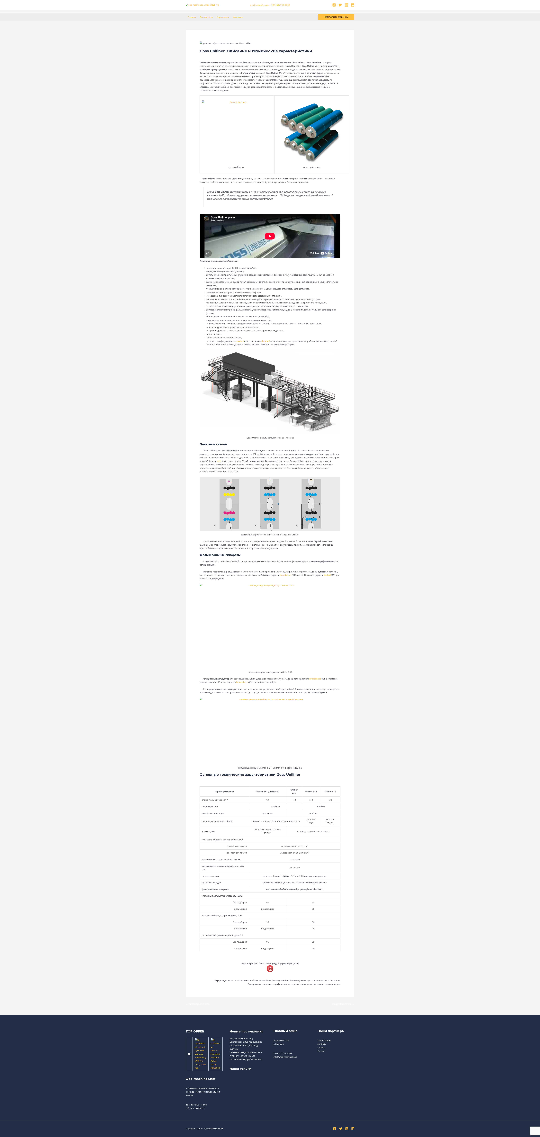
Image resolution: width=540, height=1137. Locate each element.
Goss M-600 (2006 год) (241, 1038)
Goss (203, 54)
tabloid (327, 575)
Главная (192, 17)
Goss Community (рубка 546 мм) (246, 1059)
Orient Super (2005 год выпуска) (246, 1041)
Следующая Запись (343, 1003)
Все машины (206, 17)
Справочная (223, 17)
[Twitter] (340, 5)
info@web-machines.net (285, 1056)
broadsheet (285, 575)
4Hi (218, 461)
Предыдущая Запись (198, 1003)
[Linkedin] (352, 5)
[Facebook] (334, 5)
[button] (336, 17)
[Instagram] (346, 5)
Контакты (238, 17)
